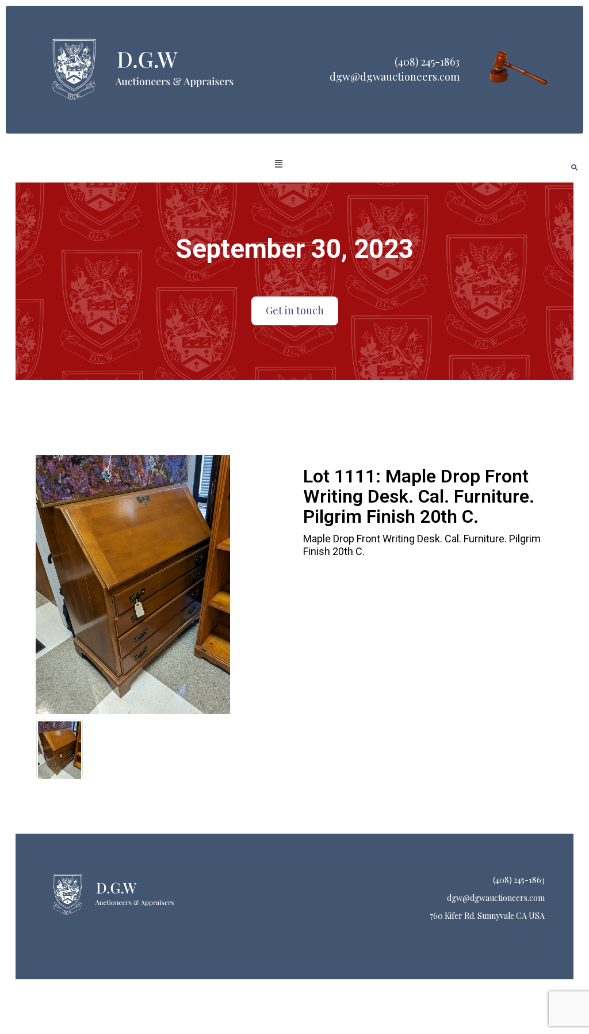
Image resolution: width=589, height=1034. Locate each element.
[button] (279, 164)
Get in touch (295, 310)
